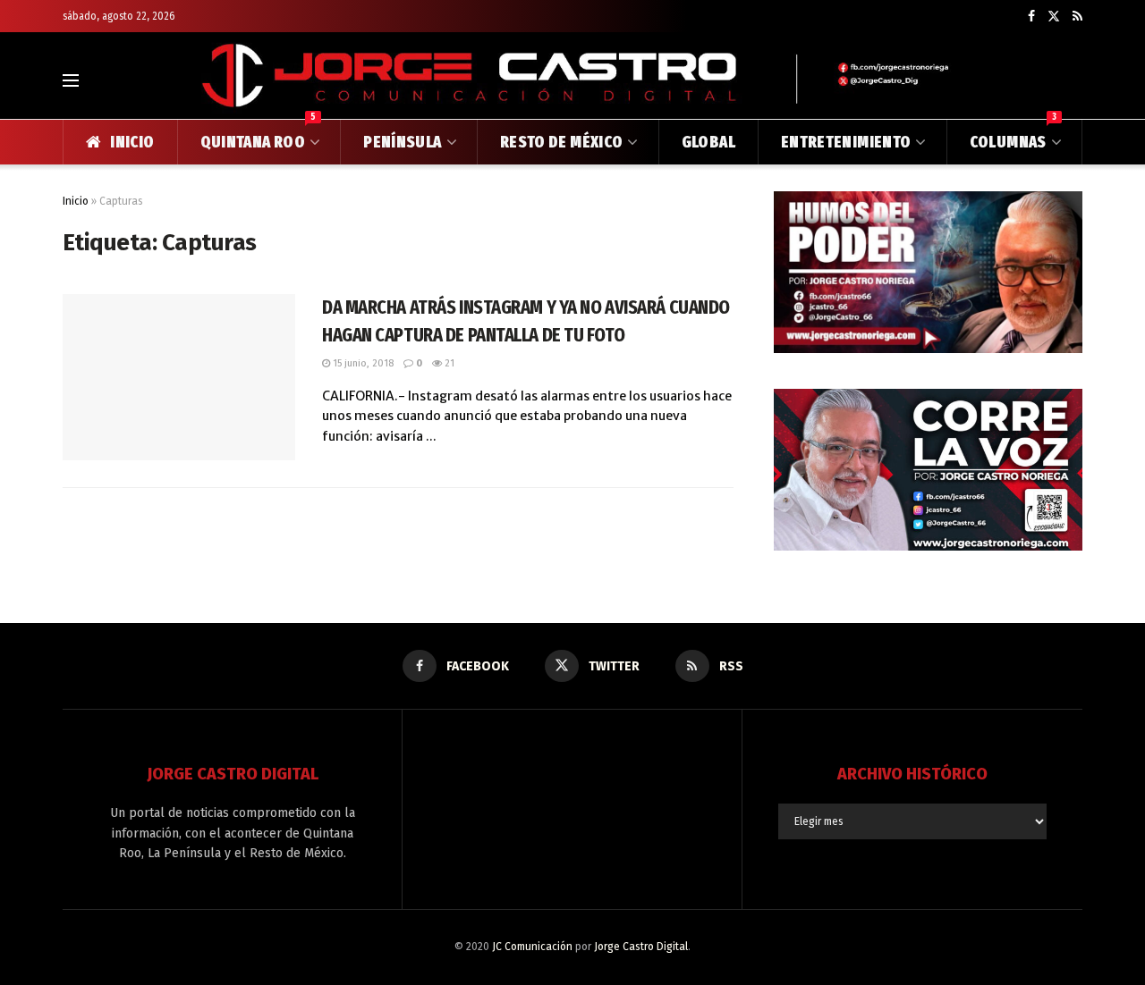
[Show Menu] (71, 80)
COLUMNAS (1013, 136)
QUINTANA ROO (258, 136)
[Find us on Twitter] (1053, 16)
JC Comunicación (532, 946)
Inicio (76, 201)
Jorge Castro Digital (641, 946)
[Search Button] (1074, 80)
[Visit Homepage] (572, 80)
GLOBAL (708, 142)
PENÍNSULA (402, 142)
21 (448, 363)
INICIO (132, 142)
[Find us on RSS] (1077, 16)
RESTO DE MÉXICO (561, 142)
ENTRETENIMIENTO (846, 142)
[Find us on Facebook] (1031, 16)
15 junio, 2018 (362, 363)
